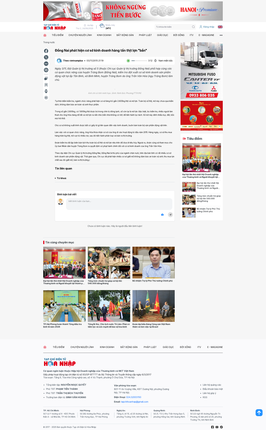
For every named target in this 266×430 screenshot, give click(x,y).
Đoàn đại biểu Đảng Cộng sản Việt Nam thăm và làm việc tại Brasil (151, 325)
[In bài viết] (46, 91)
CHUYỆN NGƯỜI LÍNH (80, 35)
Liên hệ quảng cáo (212, 384)
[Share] (46, 70)
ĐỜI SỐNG (178, 35)
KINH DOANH (104, 35)
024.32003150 (133, 397)
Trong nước (49, 42)
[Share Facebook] (46, 51)
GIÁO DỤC (162, 35)
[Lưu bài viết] (46, 85)
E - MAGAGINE (206, 35)
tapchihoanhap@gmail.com (134, 401)
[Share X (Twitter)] (46, 57)
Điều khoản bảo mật (213, 389)
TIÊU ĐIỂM (57, 35)
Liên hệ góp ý (209, 393)
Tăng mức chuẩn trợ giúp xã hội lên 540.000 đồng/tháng (105, 282)
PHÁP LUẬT (145, 35)
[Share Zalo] (46, 63)
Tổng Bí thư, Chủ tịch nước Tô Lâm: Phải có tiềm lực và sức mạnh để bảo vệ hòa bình (109, 325)
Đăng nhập (208, 26)
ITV (191, 35)
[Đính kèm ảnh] (162, 214)
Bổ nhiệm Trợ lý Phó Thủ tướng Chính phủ (152, 281)
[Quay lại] (46, 97)
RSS (205, 397)
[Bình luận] (46, 78)
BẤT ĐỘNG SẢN (125, 35)
